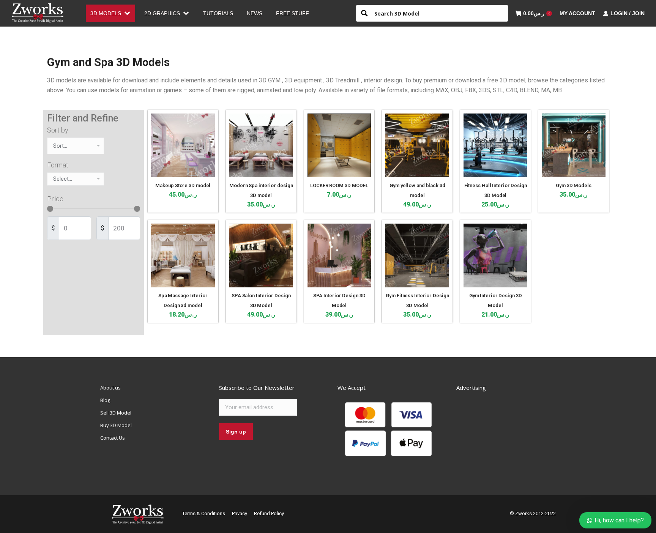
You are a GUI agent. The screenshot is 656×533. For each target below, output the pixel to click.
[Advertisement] (513, 431)
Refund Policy (269, 513)
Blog (105, 400)
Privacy (239, 513)
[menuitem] (110, 13)
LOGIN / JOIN (627, 13)
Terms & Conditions (203, 513)
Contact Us (112, 437)
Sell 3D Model (115, 412)
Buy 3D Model (116, 425)
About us (110, 387)
